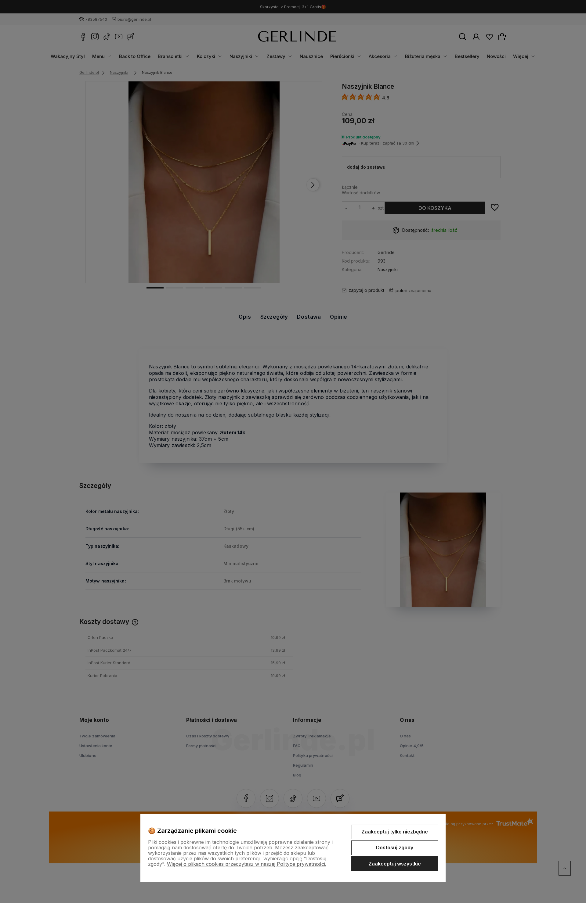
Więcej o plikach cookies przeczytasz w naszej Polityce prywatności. (246, 864)
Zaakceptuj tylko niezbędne (394, 832)
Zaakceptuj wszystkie (394, 864)
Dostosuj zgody (394, 847)
